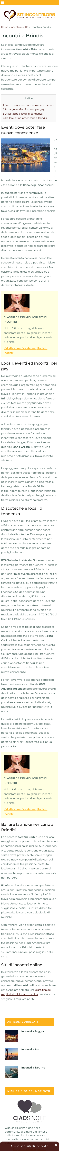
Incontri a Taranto (33, 1067)
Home (4, 27)
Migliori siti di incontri (31, 1146)
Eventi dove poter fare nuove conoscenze (28, 105)
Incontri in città (19, 27)
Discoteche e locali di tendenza (23, 113)
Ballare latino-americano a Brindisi (25, 118)
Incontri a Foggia (32, 1031)
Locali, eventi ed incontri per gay (23, 109)
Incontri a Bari (30, 1049)
